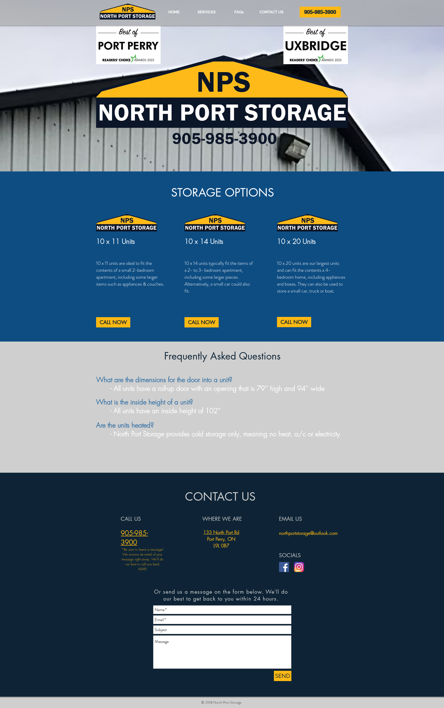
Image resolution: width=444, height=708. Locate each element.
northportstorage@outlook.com (308, 533)
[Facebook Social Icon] (284, 567)
